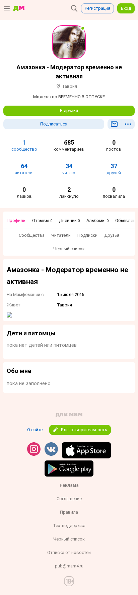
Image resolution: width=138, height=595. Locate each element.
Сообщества (32, 235)
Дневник (69, 220)
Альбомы (97, 220)
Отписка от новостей (69, 552)
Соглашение (69, 498)
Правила (69, 512)
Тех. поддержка (69, 525)
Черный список (69, 539)
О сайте (35, 429)
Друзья (111, 235)
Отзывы (42, 220)
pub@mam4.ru (69, 565)
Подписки (87, 235)
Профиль (16, 220)
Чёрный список (69, 248)
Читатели (61, 235)
